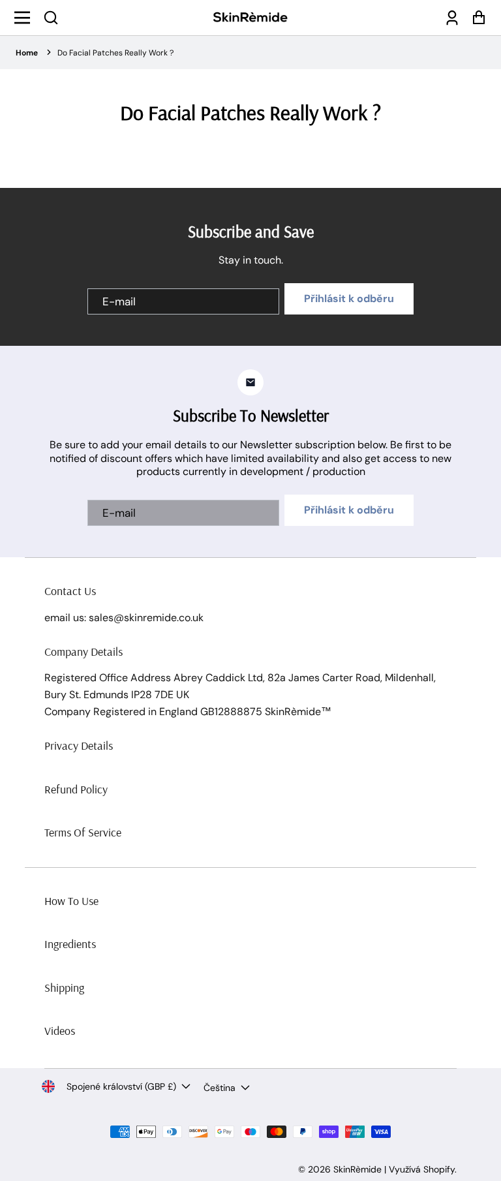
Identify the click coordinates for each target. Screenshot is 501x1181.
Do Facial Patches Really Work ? (115, 53)
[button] (51, 17)
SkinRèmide (357, 1169)
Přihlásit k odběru (349, 298)
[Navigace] (25, 17)
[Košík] (475, 18)
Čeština (219, 1088)
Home (27, 53)
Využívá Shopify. (423, 1169)
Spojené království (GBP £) (121, 1086)
